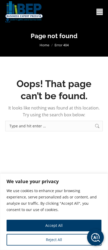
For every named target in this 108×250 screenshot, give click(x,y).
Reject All (54, 239)
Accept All (54, 225)
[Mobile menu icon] (99, 12)
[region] (54, 211)
